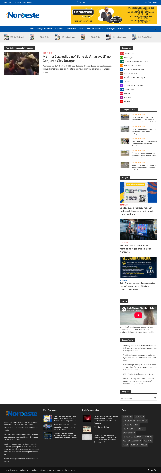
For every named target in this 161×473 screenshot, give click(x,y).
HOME (31, 29)
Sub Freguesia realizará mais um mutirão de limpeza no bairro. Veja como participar (137, 210)
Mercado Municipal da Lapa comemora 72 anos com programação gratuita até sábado (139, 381)
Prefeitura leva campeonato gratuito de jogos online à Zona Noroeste (135, 248)
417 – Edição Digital (93, 37)
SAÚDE (121, 29)
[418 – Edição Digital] (57, 37)
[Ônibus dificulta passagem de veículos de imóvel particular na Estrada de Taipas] (125, 153)
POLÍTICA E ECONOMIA (132, 441)
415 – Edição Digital (145, 37)
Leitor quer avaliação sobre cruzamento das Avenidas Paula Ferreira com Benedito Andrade (144, 119)
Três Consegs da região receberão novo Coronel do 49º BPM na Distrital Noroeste (137, 286)
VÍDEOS (144, 445)
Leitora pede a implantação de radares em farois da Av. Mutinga (143, 131)
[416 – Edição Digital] (108, 37)
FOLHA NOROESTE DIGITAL (133, 429)
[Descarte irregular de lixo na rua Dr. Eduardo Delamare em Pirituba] (125, 141)
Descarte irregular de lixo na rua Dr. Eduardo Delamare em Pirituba (144, 143)
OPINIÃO (148, 437)
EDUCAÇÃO (110, 29)
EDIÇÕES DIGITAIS (151, 2)
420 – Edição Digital (17, 37)
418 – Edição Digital (68, 37)
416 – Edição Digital (119, 37)
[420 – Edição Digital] (6, 37)
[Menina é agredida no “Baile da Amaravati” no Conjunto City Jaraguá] (21, 63)
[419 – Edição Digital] (31, 37)
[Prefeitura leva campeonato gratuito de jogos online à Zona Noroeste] (138, 229)
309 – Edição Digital (101, 427)
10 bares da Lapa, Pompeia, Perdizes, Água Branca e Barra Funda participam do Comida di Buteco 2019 (105, 438)
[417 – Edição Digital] (82, 37)
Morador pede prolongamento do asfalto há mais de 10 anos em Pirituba (144, 167)
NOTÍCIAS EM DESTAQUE (132, 437)
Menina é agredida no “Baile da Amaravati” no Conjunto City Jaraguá (77, 58)
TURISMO (134, 445)
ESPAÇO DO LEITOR (44, 29)
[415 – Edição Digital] (134, 37)
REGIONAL (59, 29)
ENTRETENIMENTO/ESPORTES (91, 29)
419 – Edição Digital (42, 37)
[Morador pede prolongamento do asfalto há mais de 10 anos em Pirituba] (125, 165)
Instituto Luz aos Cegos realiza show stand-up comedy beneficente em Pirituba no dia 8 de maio (106, 419)
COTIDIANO (71, 29)
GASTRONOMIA (129, 433)
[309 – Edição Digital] (87, 429)
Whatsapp (7, 2)
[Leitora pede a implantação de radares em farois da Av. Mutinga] (125, 129)
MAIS (129, 29)
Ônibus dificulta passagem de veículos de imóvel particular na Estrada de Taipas (144, 155)
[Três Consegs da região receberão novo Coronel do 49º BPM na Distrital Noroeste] (138, 267)
